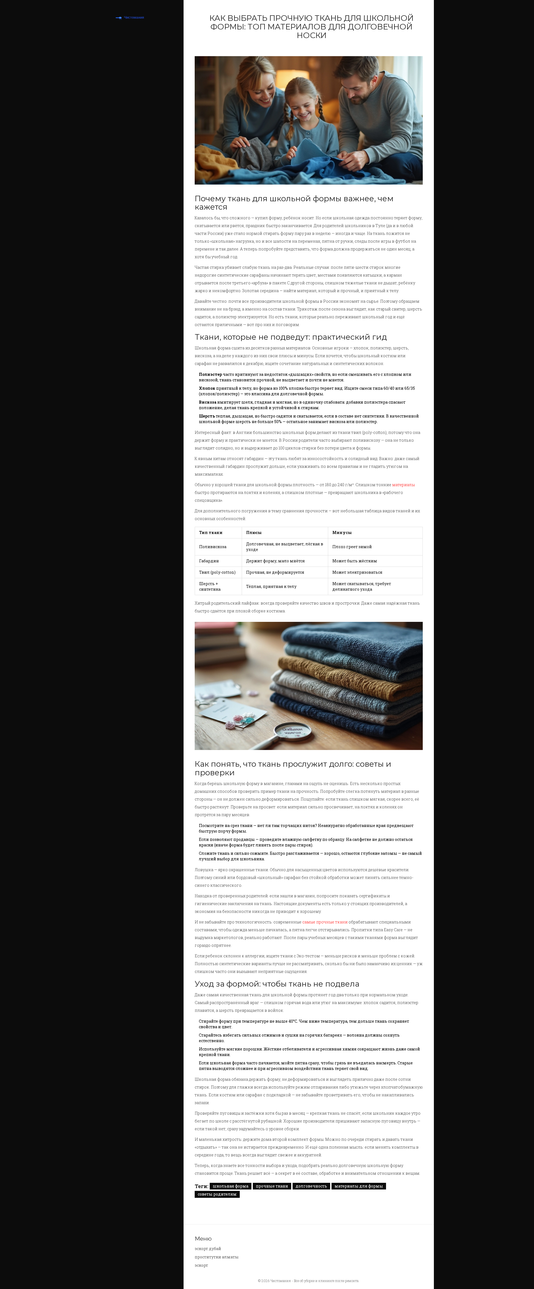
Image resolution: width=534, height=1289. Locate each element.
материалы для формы (359, 1186)
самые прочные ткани (325, 922)
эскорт (201, 1265)
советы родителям (217, 1194)
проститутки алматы (217, 1257)
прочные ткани (272, 1186)
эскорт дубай (208, 1248)
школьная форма (230, 1186)
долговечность (311, 1186)
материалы (403, 484)
